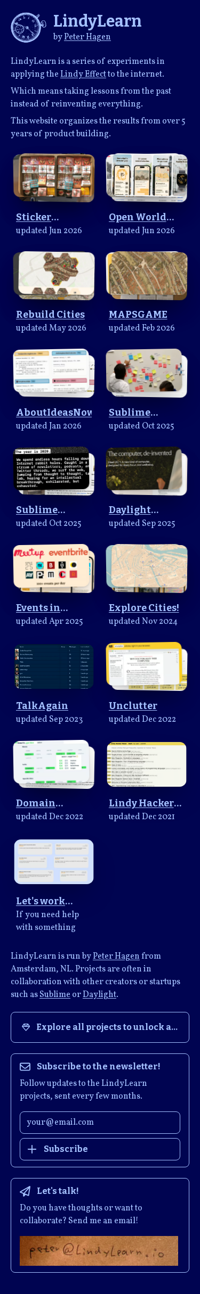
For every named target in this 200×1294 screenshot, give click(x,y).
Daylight (99, 995)
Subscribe (66, 1149)
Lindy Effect (83, 74)
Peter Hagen (87, 37)
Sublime (54, 995)
